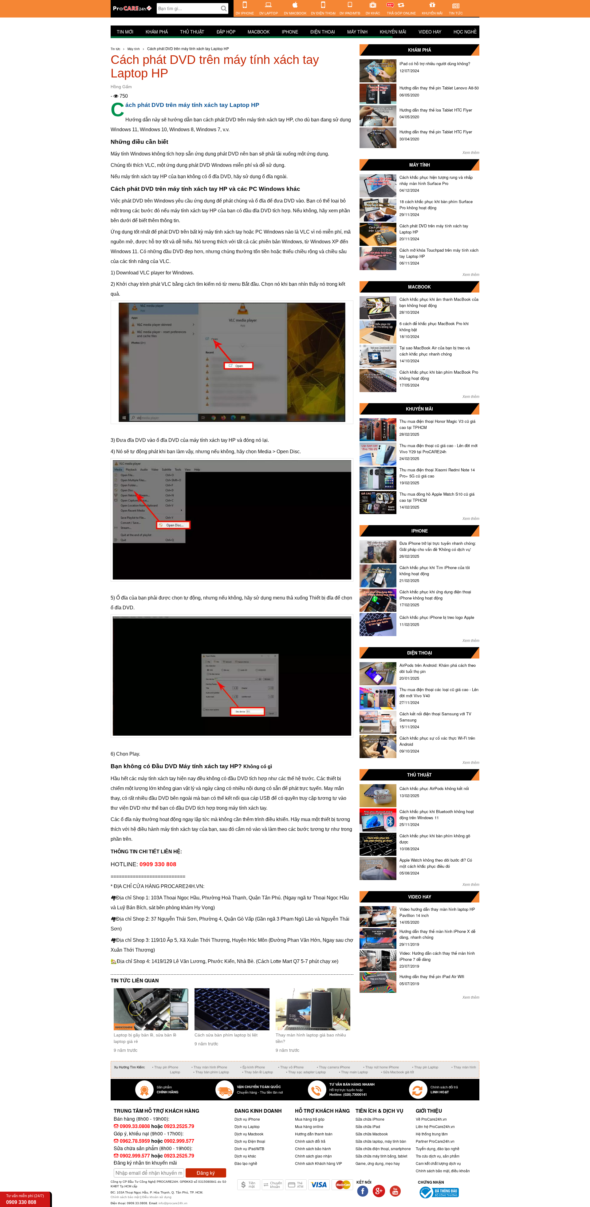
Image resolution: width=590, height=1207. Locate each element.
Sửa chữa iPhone (370, 1119)
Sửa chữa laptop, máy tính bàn (381, 1141)
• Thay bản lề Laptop (257, 1071)
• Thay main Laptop (353, 1071)
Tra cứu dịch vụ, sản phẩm (437, 1155)
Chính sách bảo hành (313, 1148)
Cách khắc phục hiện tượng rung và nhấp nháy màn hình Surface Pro (436, 180)
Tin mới (125, 32)
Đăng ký (206, 1172)
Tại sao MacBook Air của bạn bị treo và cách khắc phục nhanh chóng (434, 351)
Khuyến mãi (393, 32)
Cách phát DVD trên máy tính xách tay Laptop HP (433, 229)
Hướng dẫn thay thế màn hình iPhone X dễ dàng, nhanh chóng (437, 934)
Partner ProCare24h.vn (435, 1141)
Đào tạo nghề (245, 1163)
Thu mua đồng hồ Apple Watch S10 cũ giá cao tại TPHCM (436, 497)
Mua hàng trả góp (309, 1119)
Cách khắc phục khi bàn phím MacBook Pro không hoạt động (438, 375)
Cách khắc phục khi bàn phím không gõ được (434, 839)
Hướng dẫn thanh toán (313, 1133)
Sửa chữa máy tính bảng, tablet (381, 1155)
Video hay (430, 32)
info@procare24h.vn (173, 1203)
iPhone (290, 32)
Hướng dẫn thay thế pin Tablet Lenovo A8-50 (439, 88)
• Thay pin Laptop (425, 1066)
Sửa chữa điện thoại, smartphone (383, 1148)
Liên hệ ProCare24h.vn (435, 1126)
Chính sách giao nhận (313, 1155)
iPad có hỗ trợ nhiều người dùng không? (434, 63)
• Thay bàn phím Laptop (211, 1071)
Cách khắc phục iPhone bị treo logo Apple (436, 617)
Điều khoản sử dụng (156, 1197)
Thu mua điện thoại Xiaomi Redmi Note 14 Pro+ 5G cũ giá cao (437, 473)
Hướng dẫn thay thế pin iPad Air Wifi (431, 976)
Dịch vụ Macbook (248, 1133)
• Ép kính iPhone (252, 1066)
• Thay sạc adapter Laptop (306, 1071)
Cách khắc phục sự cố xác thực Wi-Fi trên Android (437, 741)
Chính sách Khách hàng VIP (318, 1163)
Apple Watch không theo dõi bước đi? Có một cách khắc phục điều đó (435, 863)
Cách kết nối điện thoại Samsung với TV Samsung (435, 717)
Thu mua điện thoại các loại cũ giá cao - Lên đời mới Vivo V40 (438, 692)
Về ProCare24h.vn (431, 1119)
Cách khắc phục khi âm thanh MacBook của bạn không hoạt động (438, 302)
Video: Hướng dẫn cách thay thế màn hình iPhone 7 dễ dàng (437, 956)
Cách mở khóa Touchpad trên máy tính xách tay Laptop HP (438, 253)
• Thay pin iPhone (165, 1066)
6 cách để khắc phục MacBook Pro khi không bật (434, 326)
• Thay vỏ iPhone (291, 1066)
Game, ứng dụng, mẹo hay (378, 1163)
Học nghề (465, 32)
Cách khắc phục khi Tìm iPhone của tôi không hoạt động (434, 570)
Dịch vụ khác (245, 1155)
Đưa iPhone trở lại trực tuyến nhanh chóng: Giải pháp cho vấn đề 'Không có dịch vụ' (437, 546)
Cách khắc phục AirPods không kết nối (434, 788)
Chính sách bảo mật (125, 1197)
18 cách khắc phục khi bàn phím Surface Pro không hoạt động (436, 204)
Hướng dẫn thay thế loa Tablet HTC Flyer (435, 110)
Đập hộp (226, 32)
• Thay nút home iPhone (381, 1066)
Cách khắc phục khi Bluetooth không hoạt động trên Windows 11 (436, 814)
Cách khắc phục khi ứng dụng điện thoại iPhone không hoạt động (435, 595)
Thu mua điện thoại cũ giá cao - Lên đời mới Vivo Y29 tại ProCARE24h (438, 448)
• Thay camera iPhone (333, 1066)
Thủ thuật (192, 32)
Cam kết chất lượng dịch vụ (438, 1163)
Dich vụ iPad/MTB (249, 1148)
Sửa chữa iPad (368, 1126)
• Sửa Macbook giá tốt (397, 1071)
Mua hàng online (309, 1126)
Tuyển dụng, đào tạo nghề (437, 1148)
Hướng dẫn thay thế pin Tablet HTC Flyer (435, 132)
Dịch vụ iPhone (247, 1119)
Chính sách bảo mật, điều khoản (443, 1170)
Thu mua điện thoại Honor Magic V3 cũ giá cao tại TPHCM (437, 424)
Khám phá (157, 32)
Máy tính (357, 32)
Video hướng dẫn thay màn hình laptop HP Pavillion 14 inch (437, 912)
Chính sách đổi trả (310, 1141)
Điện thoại (322, 32)
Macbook (258, 32)
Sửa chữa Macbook (372, 1133)
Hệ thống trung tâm (432, 1133)
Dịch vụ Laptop (247, 1126)
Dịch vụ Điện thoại (249, 1141)
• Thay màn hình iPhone (209, 1066)
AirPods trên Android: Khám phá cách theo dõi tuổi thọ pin (437, 668)
